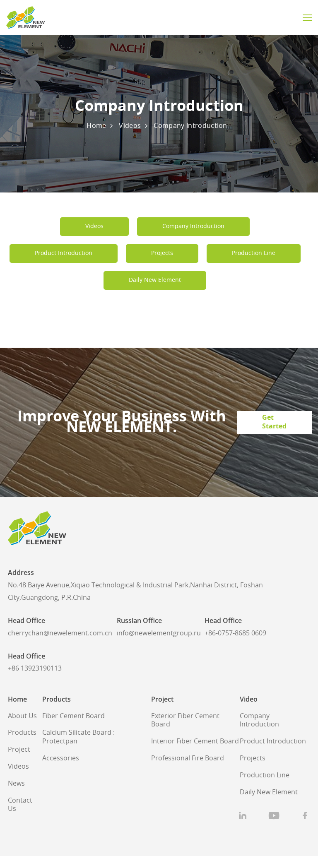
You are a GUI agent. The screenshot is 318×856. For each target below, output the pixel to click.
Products (22, 732)
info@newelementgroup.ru (159, 633)
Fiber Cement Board (73, 716)
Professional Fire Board (187, 758)
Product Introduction (273, 741)
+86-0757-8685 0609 (235, 633)
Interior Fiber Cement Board (195, 741)
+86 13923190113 (35, 668)
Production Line (264, 775)
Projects (252, 758)
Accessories (60, 758)
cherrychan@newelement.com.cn (60, 633)
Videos (130, 126)
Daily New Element (269, 792)
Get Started (274, 422)
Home (96, 126)
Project (19, 749)
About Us (22, 716)
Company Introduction (190, 126)
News (16, 783)
